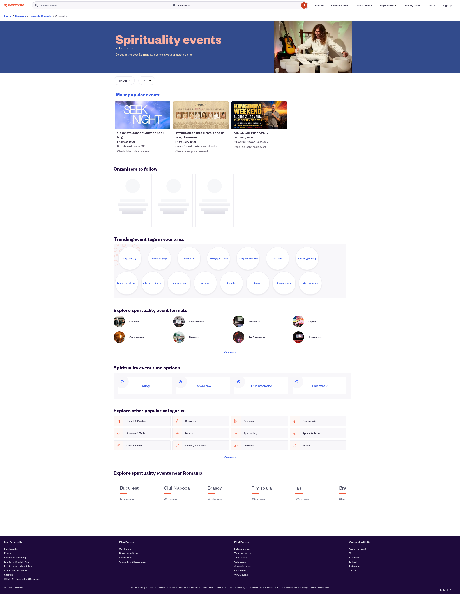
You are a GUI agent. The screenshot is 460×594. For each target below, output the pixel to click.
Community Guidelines (15, 570)
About (133, 587)
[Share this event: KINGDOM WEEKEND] (281, 124)
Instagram (354, 566)
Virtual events (241, 574)
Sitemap (8, 574)
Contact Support (357, 548)
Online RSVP (125, 557)
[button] (387, 5)
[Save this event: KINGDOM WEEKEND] (273, 124)
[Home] (14, 5)
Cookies (269, 587)
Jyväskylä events (242, 566)
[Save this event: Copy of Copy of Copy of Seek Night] (156, 124)
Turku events (240, 557)
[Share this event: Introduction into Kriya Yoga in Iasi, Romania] (223, 124)
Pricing (8, 553)
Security (193, 587)
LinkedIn (353, 561)
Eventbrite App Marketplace (18, 566)
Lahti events (240, 570)
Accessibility (255, 587)
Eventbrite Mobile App (15, 557)
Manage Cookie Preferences (314, 587)
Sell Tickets (125, 548)
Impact (182, 587)
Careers (161, 587)
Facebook (354, 557)
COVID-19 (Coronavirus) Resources (22, 579)
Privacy (241, 587)
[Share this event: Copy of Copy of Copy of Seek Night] (165, 124)
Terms (230, 587)
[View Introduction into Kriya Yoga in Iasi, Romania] (201, 115)
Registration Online (129, 553)
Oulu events (240, 561)
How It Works (11, 548)
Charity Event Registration (132, 561)
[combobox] (238, 5)
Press (172, 587)
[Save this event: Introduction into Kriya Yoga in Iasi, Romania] (214, 124)
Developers (207, 587)
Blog (142, 587)
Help (151, 587)
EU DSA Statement (287, 587)
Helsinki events (242, 548)
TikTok (352, 570)
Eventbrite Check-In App (16, 561)
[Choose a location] (174, 5)
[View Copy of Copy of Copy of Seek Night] (142, 115)
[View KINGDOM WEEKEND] (259, 115)
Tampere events (242, 553)
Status (220, 587)
